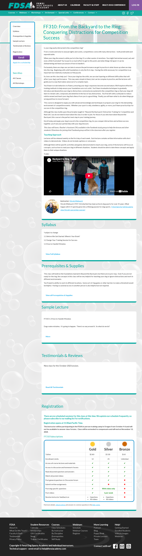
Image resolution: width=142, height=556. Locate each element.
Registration (17, 52)
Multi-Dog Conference (113, 5)
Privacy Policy (15, 539)
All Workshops (18, 83)
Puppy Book (99, 533)
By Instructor (57, 530)
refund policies (61, 505)
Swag (33, 536)
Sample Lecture (19, 41)
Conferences (78, 13)
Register (76, 533)
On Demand (49, 13)
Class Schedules (58, 527)
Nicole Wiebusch (76, 201)
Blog (96, 530)
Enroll (21, 57)
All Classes (17, 78)
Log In (135, 5)
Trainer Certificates (39, 539)
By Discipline (57, 533)
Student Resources (40, 524)
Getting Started (121, 527)
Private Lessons (100, 536)
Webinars (23, 13)
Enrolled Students (122, 530)
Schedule (77, 527)
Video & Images (121, 533)
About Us (62, 5)
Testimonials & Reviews (22, 46)
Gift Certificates (38, 533)
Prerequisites (57, 536)
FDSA (12, 524)
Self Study (56, 539)
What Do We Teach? (18, 530)
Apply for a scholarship (21, 62)
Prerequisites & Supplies (22, 36)
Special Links (64, 13)
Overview (16, 26)
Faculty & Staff (91, 5)
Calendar (75, 5)
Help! (117, 524)
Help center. (96, 505)
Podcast (97, 527)
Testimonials (14, 536)
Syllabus (16, 31)
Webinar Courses (80, 530)
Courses (11, 13)
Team (96, 539)
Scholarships (36, 530)
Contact (91, 13)
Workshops (36, 13)
